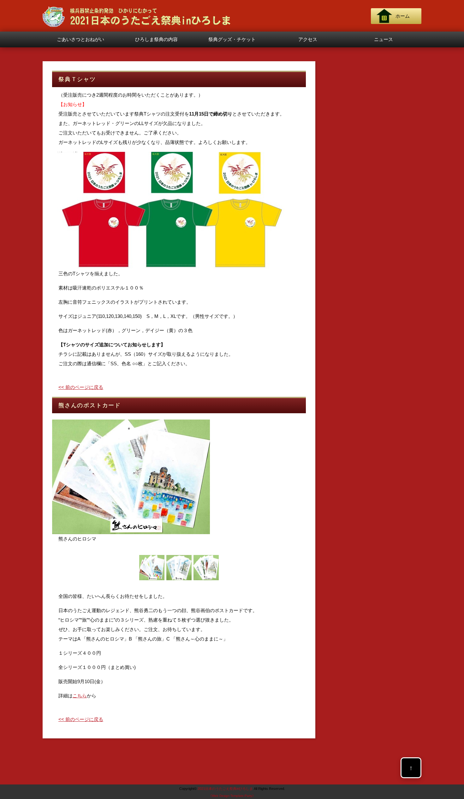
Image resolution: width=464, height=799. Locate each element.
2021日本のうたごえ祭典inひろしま (225, 788)
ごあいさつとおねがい (80, 39)
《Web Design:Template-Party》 (232, 795)
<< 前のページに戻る (80, 387)
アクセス (307, 39)
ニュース (383, 39)
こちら (80, 695)
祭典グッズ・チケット (232, 39)
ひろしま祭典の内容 (156, 39)
